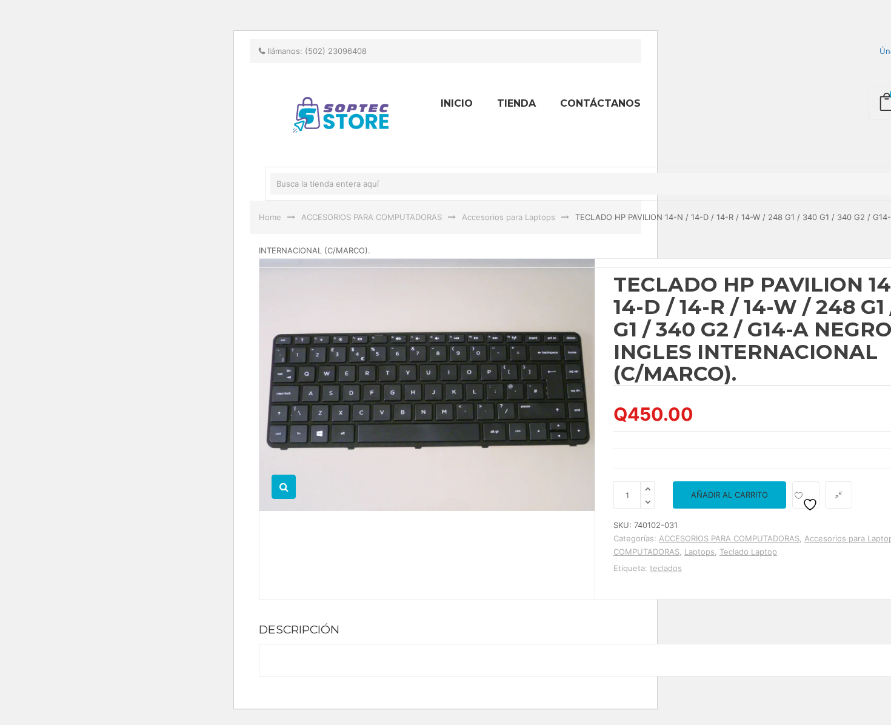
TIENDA (516, 103)
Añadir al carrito (729, 494)
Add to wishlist (805, 495)
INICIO (457, 103)
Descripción (299, 629)
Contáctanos (600, 103)
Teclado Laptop (748, 551)
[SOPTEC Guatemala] (173, 5)
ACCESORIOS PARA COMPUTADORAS (371, 217)
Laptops (699, 551)
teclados (666, 568)
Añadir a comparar (838, 495)
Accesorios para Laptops (508, 217)
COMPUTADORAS (646, 551)
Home (270, 217)
